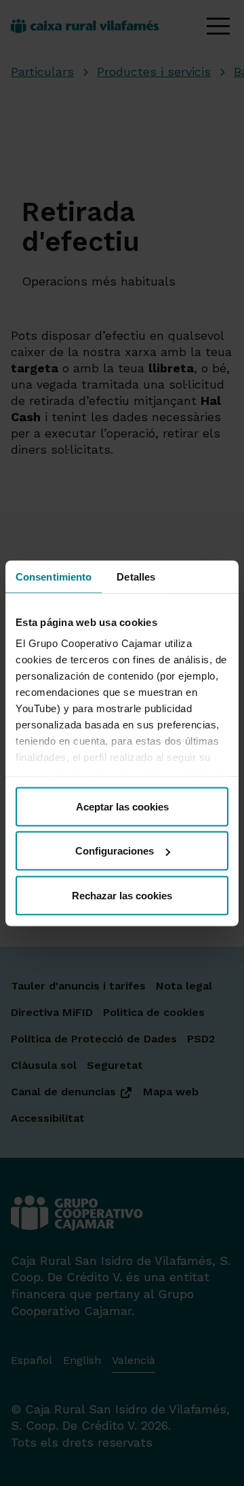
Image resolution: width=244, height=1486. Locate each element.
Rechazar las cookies (122, 895)
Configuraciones (114, 851)
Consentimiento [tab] (54, 576)
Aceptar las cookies (122, 806)
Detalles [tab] (136, 576)
